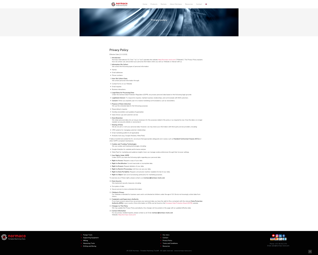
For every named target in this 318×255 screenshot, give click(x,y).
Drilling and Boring (89, 246)
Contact (165, 238)
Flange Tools (87, 235)
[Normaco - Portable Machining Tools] (119, 4)
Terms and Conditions (170, 243)
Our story (166, 235)
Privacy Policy (167, 240)
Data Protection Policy (18, 240)
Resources (166, 246)
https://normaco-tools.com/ (167, 60)
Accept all (16, 246)
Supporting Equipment (91, 238)
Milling (85, 240)
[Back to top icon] (310, 251)
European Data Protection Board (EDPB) (179, 203)
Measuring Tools (89, 243)
